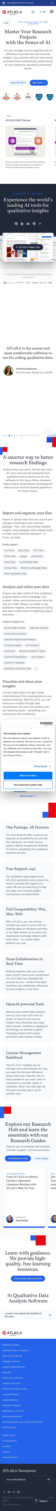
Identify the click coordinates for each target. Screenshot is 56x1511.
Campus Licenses (11, 1383)
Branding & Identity (12, 1416)
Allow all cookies (28, 775)
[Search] (33, 11)
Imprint (6, 1452)
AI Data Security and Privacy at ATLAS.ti (22, 1422)
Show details (40, 766)
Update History (10, 1400)
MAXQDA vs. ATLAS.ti (13, 1411)
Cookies (6, 1446)
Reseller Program (11, 1405)
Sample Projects (10, 1394)
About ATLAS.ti (10, 1457)
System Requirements (13, 1367)
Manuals (6, 1372)
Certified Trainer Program (15, 1350)
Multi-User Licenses (12, 1378)
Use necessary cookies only (28, 785)
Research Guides (11, 1345)
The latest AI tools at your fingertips (26, 23)
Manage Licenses (11, 1361)
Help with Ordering (12, 1356)
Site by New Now (11, 1504)
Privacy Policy (9, 1441)
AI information (9, 1427)
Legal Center (9, 1435)
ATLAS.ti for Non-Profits (14, 1389)
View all (50, 436)
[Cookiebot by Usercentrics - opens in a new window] (40, 723)
